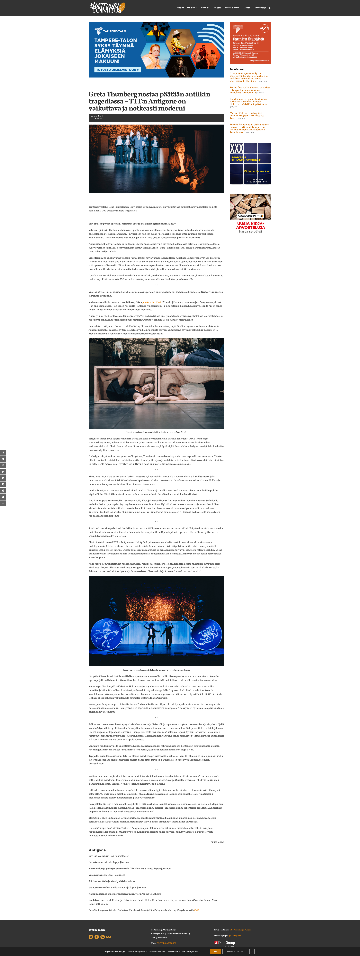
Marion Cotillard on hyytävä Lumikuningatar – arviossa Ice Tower (247, 115)
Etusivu (180, 8)
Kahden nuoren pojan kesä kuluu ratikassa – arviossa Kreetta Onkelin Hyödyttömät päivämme (248, 101)
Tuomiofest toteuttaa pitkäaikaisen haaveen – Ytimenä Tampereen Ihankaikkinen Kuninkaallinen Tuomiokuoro (249, 128)
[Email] (3, 497)
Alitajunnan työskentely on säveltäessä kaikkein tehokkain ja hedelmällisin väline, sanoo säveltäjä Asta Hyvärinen (249, 77)
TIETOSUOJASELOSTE (166, 943)
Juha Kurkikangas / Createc (241, 930)
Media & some (232, 8)
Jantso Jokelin (97, 116)
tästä (196, 910)
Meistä (246, 8)
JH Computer (234, 935)
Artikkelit (191, 8)
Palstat (217, 8)
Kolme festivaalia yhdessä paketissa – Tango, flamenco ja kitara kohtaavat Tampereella (250, 90)
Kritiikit (205, 8)
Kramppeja (260, 8)
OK (215, 951)
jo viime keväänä (151, 302)
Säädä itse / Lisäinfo (235, 951)
